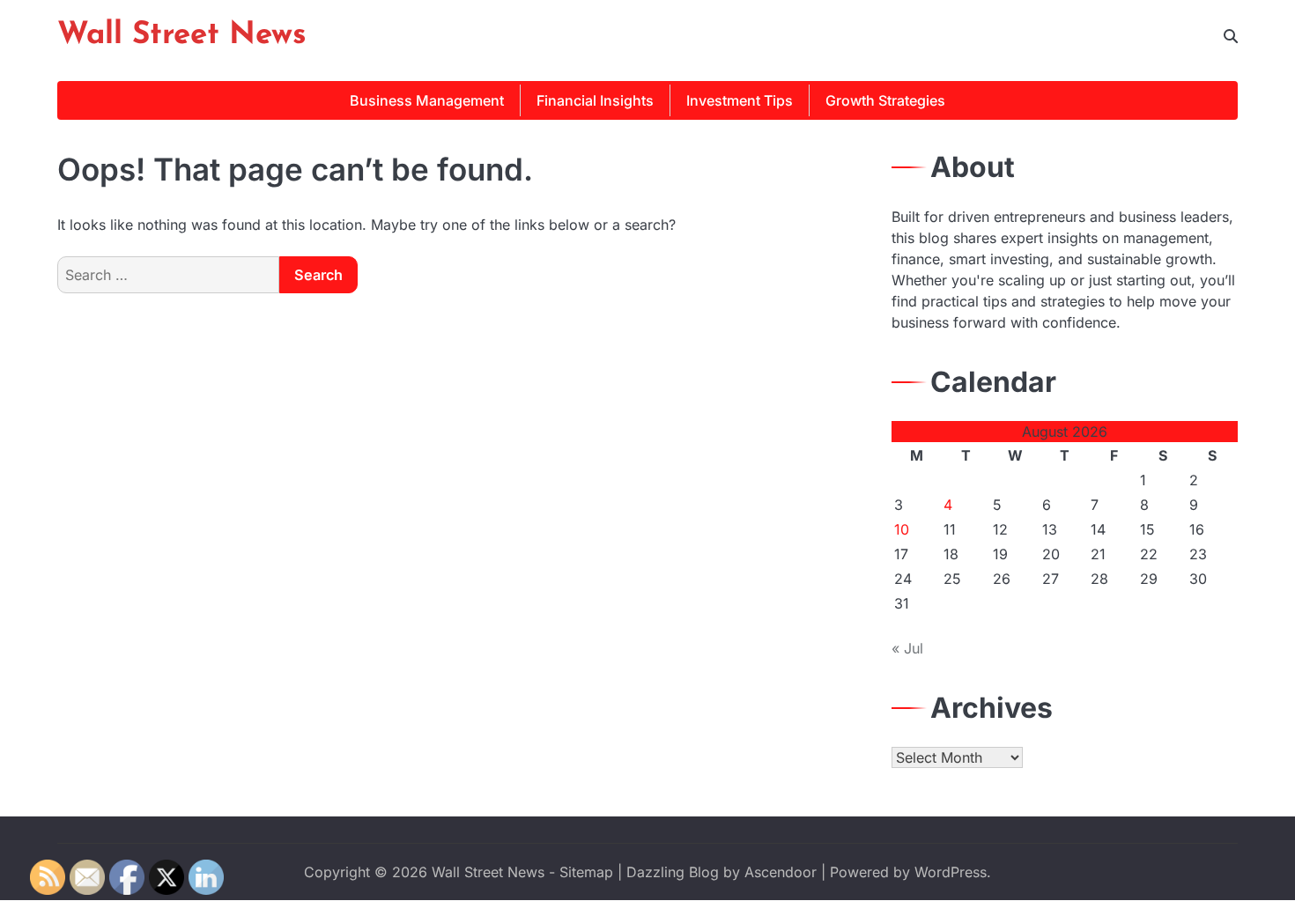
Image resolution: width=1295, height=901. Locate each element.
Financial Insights (595, 100)
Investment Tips (739, 100)
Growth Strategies (885, 100)
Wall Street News (182, 35)
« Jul (907, 648)
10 (901, 529)
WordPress (950, 872)
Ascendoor (780, 872)
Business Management (427, 100)
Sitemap (586, 872)
